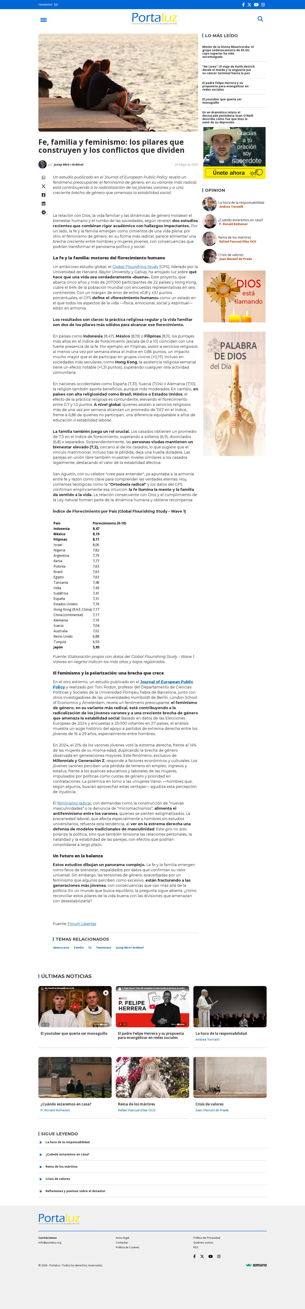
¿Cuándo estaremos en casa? (240, 220)
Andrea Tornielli (231, 207)
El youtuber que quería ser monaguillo (222, 100)
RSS (195, 1247)
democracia (61, 947)
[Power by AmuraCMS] (256, 1265)
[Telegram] (43, 212)
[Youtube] (257, 4)
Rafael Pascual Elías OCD (237, 241)
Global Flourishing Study (135, 266)
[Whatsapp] (43, 177)
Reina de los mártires (234, 237)
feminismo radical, (74, 803)
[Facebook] (244, 4)
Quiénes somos (203, 1242)
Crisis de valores (231, 254)
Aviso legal (122, 1238)
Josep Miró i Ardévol (68, 164)
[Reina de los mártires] (152, 1077)
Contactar (122, 1242)
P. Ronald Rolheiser (233, 224)
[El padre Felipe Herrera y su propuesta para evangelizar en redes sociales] (152, 1006)
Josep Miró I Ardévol (130, 947)
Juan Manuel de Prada (235, 259)
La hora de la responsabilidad (241, 202)
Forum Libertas (82, 924)
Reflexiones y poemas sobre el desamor (75, 1191)
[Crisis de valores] (230, 1077)
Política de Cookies (127, 1247)
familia (79, 947)
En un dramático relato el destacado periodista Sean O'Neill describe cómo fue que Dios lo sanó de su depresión (227, 117)
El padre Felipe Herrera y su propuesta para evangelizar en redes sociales (225, 86)
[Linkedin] (43, 203)
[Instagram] (264, 4)
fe (90, 947)
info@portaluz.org (49, 1242)
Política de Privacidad (206, 1238)
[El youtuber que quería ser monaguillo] (75, 1006)
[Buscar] (260, 19)
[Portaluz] (154, 23)
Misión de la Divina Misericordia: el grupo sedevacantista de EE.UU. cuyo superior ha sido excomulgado (228, 52)
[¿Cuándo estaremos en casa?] (75, 1077)
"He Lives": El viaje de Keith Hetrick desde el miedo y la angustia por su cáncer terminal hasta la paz (228, 69)
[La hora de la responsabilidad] (230, 1006)
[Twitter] (250, 4)
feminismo (103, 947)
